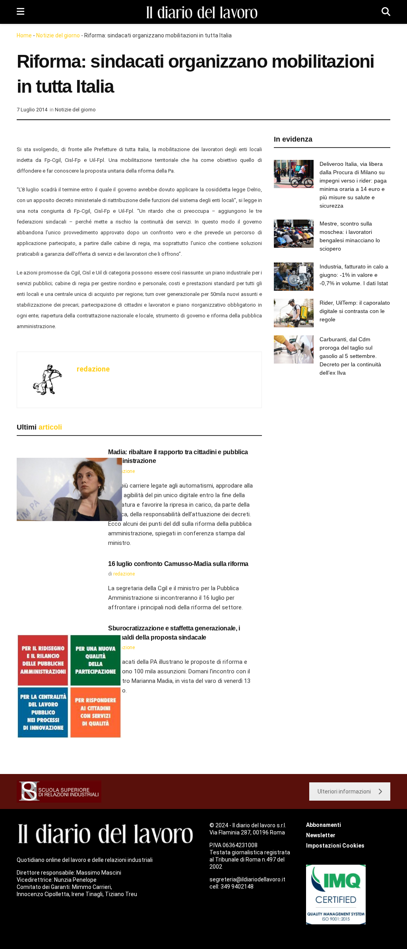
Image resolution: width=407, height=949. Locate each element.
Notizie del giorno (58, 35)
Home (24, 35)
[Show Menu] (20, 12)
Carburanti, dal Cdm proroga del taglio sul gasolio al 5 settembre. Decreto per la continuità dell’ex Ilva (350, 356)
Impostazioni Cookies (335, 845)
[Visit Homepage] (203, 12)
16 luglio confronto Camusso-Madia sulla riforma (178, 563)
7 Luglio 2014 (32, 110)
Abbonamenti (323, 825)
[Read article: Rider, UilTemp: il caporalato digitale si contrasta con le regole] (294, 313)
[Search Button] (386, 12)
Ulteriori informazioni (344, 791)
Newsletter (320, 835)
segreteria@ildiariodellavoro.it (247, 879)
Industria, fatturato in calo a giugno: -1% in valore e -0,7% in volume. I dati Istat (354, 274)
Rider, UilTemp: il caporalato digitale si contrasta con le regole (355, 311)
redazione (93, 369)
